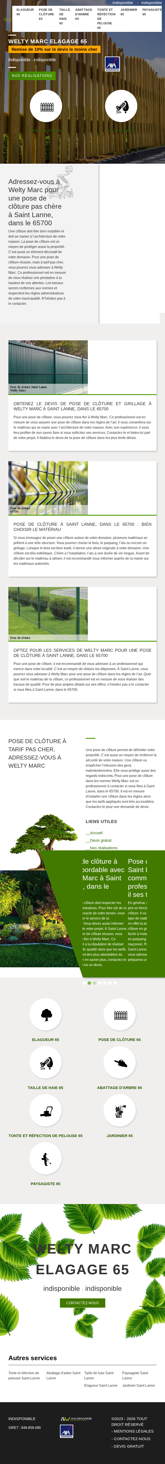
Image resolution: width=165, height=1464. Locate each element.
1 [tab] (84, 983)
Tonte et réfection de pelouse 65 (106, 19)
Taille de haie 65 (64, 16)
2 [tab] (89, 983)
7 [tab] (115, 983)
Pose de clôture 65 (46, 14)
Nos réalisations (32, 76)
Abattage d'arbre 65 (83, 14)
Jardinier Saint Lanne (138, 1385)
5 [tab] (105, 983)
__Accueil (94, 833)
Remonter (153, 1447)
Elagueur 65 (25, 12)
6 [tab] (110, 983)
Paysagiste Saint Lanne (135, 1375)
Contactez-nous (82, 1303)
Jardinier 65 (129, 12)
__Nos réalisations (102, 848)
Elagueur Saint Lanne (101, 1385)
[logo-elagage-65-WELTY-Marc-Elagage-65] (7, 19)
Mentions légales (134, 1431)
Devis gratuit (129, 1446)
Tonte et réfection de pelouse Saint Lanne (24, 1375)
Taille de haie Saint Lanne (98, 1375)
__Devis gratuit (99, 840)
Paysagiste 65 (152, 12)
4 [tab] (99, 983)
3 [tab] (94, 983)
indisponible (123, 3)
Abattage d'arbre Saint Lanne (63, 1375)
